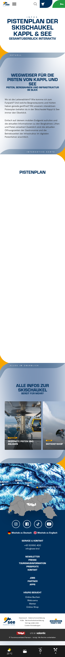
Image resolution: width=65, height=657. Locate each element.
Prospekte (32, 567)
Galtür (4, 482)
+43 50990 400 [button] (32, 545)
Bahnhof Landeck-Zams (51, 486)
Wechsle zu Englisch (47, 532)
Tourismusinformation (32, 563)
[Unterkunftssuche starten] (58, 4)
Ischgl (19, 480)
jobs (32, 578)
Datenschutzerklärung (36, 618)
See (38, 484)
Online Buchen (32, 597)
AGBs (22, 620)
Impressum (23, 618)
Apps (32, 585)
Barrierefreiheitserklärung (34, 620)
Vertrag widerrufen (32, 623)
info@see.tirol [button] (32, 548)
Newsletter (32, 557)
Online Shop (32, 607)
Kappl (28, 483)
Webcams (32, 600)
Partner (33, 581)
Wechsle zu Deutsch (22, 532)
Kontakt (32, 570)
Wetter (32, 603)
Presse (32, 560)
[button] (35, 4)
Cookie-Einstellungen (32, 625)
